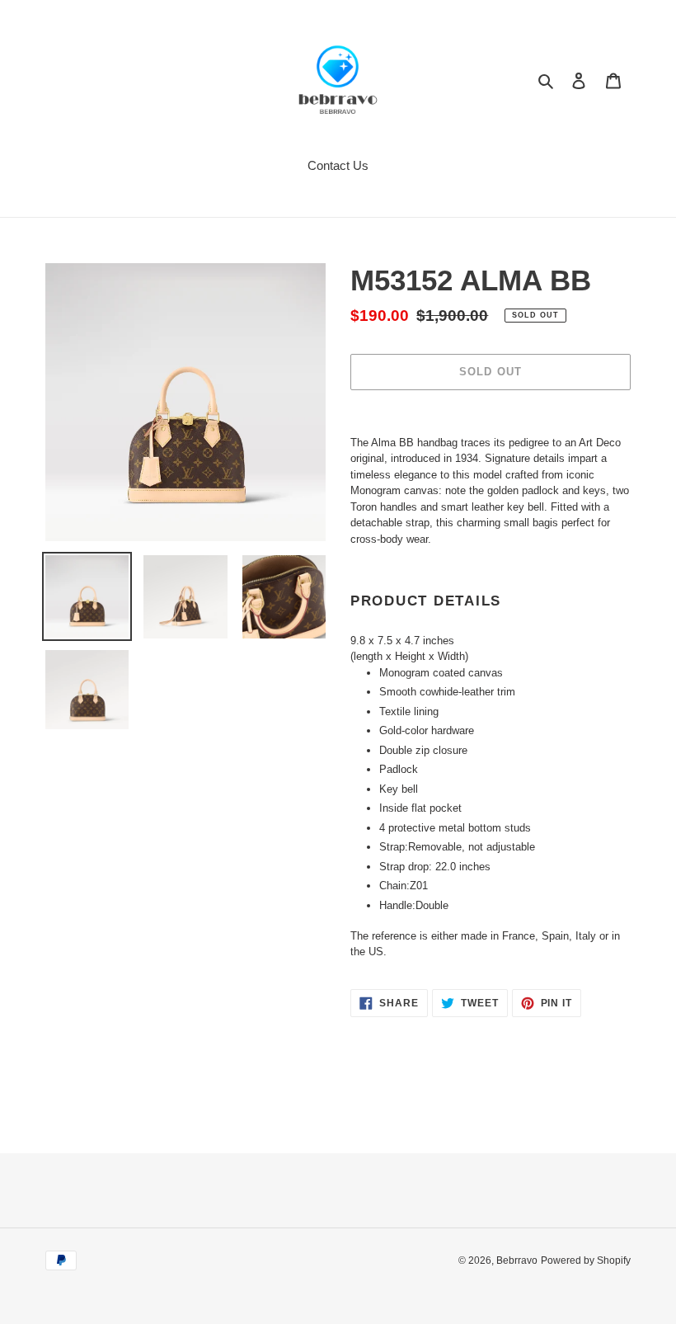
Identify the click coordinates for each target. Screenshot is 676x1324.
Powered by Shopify (586, 1260)
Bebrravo (517, 1260)
